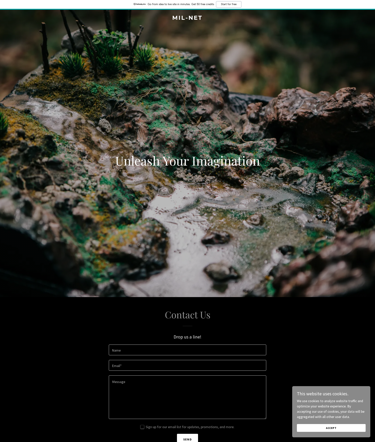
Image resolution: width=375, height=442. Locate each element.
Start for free (229, 4)
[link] (187, 18)
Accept (331, 428)
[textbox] (187, 350)
